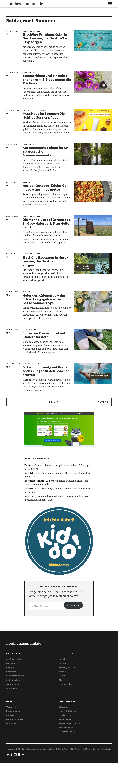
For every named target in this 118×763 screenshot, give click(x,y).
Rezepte (26, 182)
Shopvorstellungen (33, 364)
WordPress (80, 749)
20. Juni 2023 (12, 254)
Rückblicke (11, 671)
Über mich (11, 706)
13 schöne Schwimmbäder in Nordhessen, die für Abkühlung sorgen (45, 38)
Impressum (11, 723)
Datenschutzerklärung (16, 719)
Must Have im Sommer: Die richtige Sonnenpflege (44, 115)
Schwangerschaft (67, 667)
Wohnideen (11, 688)
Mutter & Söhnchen (68, 711)
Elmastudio (105, 749)
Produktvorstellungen (35, 110)
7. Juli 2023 (11, 144)
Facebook (12, 754)
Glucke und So (65, 715)
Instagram (16, 754)
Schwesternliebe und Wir (70, 723)
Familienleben (29, 72)
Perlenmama (65, 719)
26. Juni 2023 (12, 216)
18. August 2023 (14, 110)
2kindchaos (64, 706)
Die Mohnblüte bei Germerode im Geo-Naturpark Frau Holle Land (47, 223)
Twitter (8, 754)
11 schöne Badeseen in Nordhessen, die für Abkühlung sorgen (45, 261)
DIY (60, 680)
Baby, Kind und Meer (68, 731)
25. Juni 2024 (12, 72)
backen (62, 671)
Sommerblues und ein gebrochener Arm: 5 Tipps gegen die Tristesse (47, 79)
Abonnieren (73, 605)
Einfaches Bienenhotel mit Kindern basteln (44, 335)
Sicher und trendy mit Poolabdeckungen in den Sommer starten (46, 371)
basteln (62, 659)
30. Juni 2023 (12, 182)
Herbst (62, 675)
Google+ (23, 754)
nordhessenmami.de (24, 3)
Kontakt (10, 715)
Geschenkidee (65, 684)
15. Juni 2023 (12, 292)
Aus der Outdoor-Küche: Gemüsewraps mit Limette (45, 187)
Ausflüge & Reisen (32, 31)
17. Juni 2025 (12, 31)
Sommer (63, 663)
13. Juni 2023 (12, 329)
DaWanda (10, 663)
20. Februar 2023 (14, 364)
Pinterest (19, 754)
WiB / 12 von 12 (12, 684)
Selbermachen (30, 329)
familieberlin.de (66, 727)
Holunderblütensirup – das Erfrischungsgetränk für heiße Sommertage (44, 299)
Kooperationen (13, 711)
